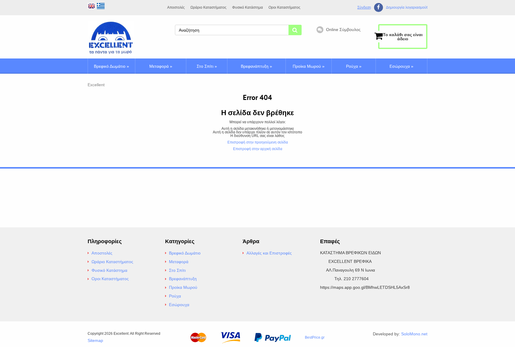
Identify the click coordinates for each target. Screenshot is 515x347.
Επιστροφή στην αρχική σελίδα (257, 149)
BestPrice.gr (315, 337)
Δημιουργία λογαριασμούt (406, 8)
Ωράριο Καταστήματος (208, 7)
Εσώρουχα (401, 66)
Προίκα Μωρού (309, 66)
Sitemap (95, 340)
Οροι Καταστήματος (284, 7)
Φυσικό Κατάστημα (247, 7)
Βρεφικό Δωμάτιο (111, 66)
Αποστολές (176, 7)
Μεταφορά (160, 66)
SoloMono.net (414, 334)
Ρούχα (354, 66)
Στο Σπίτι (207, 66)
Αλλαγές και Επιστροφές (269, 253)
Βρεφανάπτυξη (256, 66)
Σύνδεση (364, 7)
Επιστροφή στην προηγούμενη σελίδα (257, 142)
